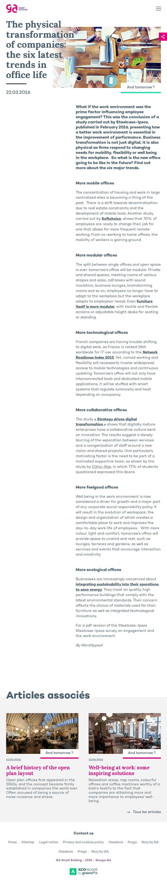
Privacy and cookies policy (83, 842)
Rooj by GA (150, 842)
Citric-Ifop (101, 467)
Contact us (83, 833)
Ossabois (116, 842)
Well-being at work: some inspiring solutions (119, 770)
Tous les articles (147, 812)
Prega (132, 842)
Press (12, 842)
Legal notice (48, 842)
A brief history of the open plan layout (38, 770)
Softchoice (111, 219)
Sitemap (27, 842)
